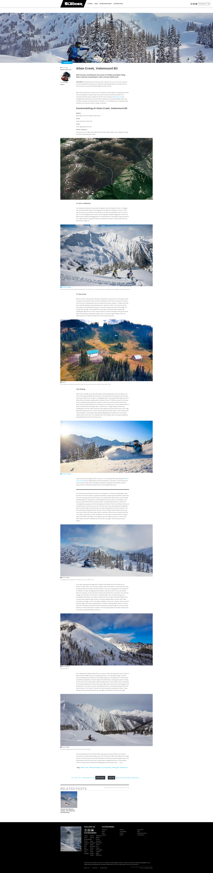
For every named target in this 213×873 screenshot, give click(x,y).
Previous (101, 778)
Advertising (103, 868)
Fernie (85, 844)
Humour (92, 837)
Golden (92, 836)
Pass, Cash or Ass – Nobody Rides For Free (83, 777)
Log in (152, 866)
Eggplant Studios (150, 868)
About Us (87, 868)
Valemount (99, 855)
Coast (85, 837)
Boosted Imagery (66, 287)
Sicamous (98, 841)
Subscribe (203, 4)
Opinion (92, 853)
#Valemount (124, 767)
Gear (96, 4)
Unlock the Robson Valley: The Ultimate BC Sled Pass (68, 810)
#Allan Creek (84, 767)
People (92, 855)
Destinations (118, 4)
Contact (95, 868)
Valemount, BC (118, 97)
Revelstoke (99, 836)
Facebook (191, 4)
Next (111, 778)
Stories (89, 4)
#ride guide (115, 767)
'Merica (86, 836)
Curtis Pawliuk (65, 82)
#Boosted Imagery (95, 767)
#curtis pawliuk (106, 767)
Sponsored (99, 843)
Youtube (196, 4)
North (91, 851)
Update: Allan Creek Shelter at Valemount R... (128, 777)
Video (103, 833)
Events (86, 841)
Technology (99, 850)
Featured (86, 843)
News (91, 850)
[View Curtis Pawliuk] (65, 76)
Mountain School (106, 4)
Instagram (194, 4)
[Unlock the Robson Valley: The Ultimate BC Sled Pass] (69, 799)
